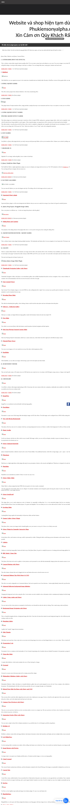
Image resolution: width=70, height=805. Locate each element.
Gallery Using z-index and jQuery (12, 597)
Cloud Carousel (7, 759)
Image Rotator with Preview (11, 748)
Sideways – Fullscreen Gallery (11, 306)
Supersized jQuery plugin (10, 195)
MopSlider (6, 466)
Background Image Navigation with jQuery (15, 608)
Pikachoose (6, 455)
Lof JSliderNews (7, 737)
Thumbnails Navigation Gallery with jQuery (15, 268)
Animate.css (65, 167)
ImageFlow (6, 396)
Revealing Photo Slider (9, 295)
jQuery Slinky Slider (8, 478)
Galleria (5, 542)
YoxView (5, 783)
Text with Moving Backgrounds (11, 418)
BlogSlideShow (7, 794)
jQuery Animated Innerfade (10, 443)
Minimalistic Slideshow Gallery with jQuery (15, 676)
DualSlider (6, 352)
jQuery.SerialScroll (8, 494)
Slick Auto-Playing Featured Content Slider (15, 329)
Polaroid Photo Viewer (9, 341)
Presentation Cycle (8, 643)
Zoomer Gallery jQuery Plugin (11, 518)
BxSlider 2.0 (6, 726)
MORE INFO (4, 69)
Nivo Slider (6, 318)
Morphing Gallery (8, 621)
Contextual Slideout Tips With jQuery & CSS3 (16, 575)
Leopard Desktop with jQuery (11, 564)
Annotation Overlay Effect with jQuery (14, 715)
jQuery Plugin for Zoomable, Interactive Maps (16, 529)
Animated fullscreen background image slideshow (16, 586)
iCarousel (5, 665)
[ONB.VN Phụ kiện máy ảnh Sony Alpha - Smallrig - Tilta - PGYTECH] (18, 8)
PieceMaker (6, 407)
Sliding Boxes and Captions (10, 221)
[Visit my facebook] (68, 404)
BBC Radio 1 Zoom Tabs (10, 553)
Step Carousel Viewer (9, 282)
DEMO (10, 69)
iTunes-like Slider (8, 654)
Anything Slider (7, 507)
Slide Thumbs (7, 632)
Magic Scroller (7, 430)
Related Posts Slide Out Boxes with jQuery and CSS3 (17, 689)
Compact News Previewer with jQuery (13, 702)
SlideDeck (5, 72)
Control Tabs (6, 770)
